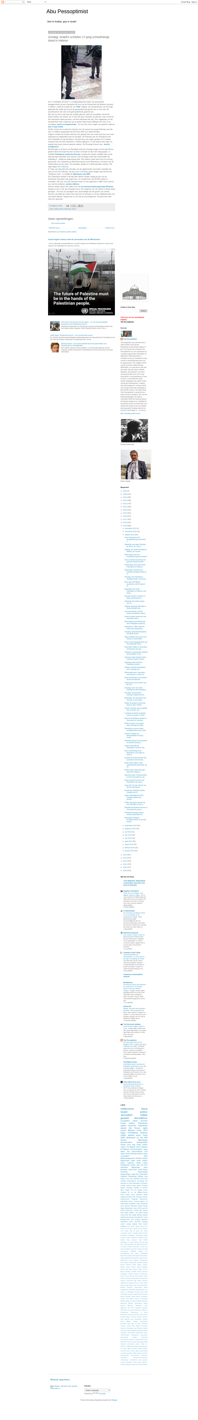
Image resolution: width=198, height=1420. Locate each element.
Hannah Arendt (128, 1217)
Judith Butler (137, 1294)
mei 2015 (128, 838)
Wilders (131, 1212)
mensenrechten (125, 1351)
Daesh (139, 1264)
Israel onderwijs (133, 1233)
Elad (126, 1269)
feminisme (124, 1342)
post (139, 1360)
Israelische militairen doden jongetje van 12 (135, 791)
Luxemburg (143, 1298)
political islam (137, 1224)
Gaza (144, 1108)
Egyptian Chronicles (131, 891)
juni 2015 (128, 835)
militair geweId (127, 1135)
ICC (142, 1217)
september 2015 (131, 826)
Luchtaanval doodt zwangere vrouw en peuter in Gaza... (135, 714)
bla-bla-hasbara (136, 1149)
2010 (125, 867)
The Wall (137, 1244)
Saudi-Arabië (142, 1172)
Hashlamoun (124, 1283)
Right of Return (131, 1317)
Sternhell (123, 1323)
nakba (138, 1163)
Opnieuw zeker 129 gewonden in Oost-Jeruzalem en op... (136, 776)
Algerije (127, 1258)
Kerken (123, 1296)
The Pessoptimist (127, 322)
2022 (125, 504)
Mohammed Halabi (141, 1303)
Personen (124, 1172)
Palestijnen (124, 1221)
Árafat (145, 1364)
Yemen (133, 1165)
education (124, 1167)
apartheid (139, 1194)
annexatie (136, 1246)
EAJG (122, 1269)
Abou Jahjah (125, 1190)
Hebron (145, 1197)
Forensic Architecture (140, 1274)
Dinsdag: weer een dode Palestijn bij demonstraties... (136, 689)
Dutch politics (142, 1145)
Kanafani (144, 1294)
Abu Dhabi (130, 1226)
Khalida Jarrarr (130, 1296)
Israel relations (142, 1147)
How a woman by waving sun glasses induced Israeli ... (135, 561)
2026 (125, 491)
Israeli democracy (127, 1210)
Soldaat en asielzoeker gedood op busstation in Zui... (136, 653)
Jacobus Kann (139, 1292)
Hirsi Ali (132, 1231)
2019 (125, 513)
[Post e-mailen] (67, 205)
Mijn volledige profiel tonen (130, 413)
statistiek (133, 1251)
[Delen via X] (77, 205)
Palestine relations (141, 1308)
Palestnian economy (127, 1314)
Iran (128, 1151)
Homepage (82, 228)
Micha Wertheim (142, 1301)
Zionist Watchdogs (134, 1140)
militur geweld (137, 1353)
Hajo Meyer (137, 1280)
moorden (144, 1353)
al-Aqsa (130, 1246)
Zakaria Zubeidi (136, 1330)
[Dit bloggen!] (74, 205)
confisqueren (135, 1335)
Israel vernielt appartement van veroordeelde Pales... (136, 643)
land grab (133, 1249)
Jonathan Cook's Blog (131, 953)
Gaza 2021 (129, 1178)
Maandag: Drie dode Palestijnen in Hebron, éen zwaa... (135, 591)
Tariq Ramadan (128, 1244)
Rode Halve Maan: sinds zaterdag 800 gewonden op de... (136, 765)
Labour (123, 1298)
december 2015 (131, 528)
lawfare (145, 1348)
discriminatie (124, 1337)
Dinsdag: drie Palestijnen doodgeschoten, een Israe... (136, 578)
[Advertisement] (143, 50)
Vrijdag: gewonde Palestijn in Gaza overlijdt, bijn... (135, 607)
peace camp (142, 1154)
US (146, 1244)
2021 (125, 507)
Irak (138, 1165)
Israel (141, 1178)
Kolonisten (144, 1296)
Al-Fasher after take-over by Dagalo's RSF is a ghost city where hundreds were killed (134, 1044)
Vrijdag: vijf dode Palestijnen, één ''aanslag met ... (135, 668)
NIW (122, 1212)
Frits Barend (139, 1276)
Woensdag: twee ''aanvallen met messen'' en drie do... (135, 673)
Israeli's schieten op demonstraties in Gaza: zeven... (134, 736)
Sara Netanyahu (136, 1319)
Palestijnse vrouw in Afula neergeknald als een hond (135, 729)
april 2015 (129, 841)
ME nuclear (144, 1210)
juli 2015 (128, 832)
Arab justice (124, 1262)
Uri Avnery (144, 1326)
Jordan (136, 1210)
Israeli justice (134, 1111)
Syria (145, 1156)
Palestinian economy (127, 1310)
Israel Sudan (129, 1285)
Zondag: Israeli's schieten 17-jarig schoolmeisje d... (135, 597)
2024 (125, 497)
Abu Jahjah (132, 1215)
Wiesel (145, 1328)
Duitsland (144, 1267)
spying (144, 1362)
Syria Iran (130, 1323)
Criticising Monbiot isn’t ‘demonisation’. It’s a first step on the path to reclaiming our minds (134, 957)
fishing (145, 1212)
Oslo (140, 1240)
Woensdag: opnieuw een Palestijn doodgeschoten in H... (136, 572)
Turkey (129, 1326)
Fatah (133, 1161)
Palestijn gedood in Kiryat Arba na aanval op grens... (136, 741)
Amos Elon (143, 1226)
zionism (128, 1185)
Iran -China (139, 1283)
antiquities (124, 1332)
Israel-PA (129, 1287)
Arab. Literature (137, 1197)
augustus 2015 (130, 829)
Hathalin (131, 1283)
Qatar (128, 1194)
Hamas (123, 1145)
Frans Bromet (129, 1276)
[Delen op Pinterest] (82, 205)
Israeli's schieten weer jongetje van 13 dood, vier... (136, 709)
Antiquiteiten (143, 1260)
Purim (145, 1314)
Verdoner (123, 1328)
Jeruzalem (143, 1174)
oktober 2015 (130, 535)
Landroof (123, 1237)
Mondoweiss (128, 983)
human (129, 1342)
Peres (122, 1194)
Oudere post (109, 228)
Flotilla (130, 1274)
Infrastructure (125, 1199)
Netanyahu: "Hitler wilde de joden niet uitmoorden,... (135, 627)
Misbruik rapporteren (60, 1379)
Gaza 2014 (142, 1130)
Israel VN (144, 1208)
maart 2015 (129, 844)
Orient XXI (127, 1006)
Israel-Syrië (132, 1170)
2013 (125, 858)
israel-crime (124, 1215)
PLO (145, 1165)
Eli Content (129, 1228)
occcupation (125, 1156)
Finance (145, 1271)
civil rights (138, 1212)
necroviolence (135, 1355)
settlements (127, 1108)
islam (138, 1203)
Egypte (140, 1190)
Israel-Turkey (142, 1170)
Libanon (137, 1298)
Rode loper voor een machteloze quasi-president (136, 556)
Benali (122, 1264)
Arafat (140, 1206)
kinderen (134, 1348)
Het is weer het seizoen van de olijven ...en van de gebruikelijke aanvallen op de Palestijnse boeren (84, 323)
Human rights (140, 1128)
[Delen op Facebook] (79, 205)
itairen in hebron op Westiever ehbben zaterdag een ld (134, 1346)
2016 (125, 522)
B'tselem (139, 1262)
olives (145, 1163)
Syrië (131, 1221)
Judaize (130, 1294)
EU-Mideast (125, 1149)
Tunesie (123, 1326)
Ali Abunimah (134, 1258)
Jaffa (145, 1292)
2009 (125, 871)
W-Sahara (140, 1328)
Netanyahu (138, 1305)
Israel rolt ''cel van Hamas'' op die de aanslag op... (135, 786)
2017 (125, 519)
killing (129, 1348)
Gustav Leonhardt (127, 1280)
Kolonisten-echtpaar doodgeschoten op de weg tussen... (135, 820)
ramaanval (144, 1203)
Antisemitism (142, 1142)
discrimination (126, 1142)
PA (129, 1308)
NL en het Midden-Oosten (138, 1192)
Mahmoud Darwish (137, 1237)
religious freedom (126, 1197)
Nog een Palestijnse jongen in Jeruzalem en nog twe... (136, 719)
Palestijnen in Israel (127, 1242)
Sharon (123, 1187)
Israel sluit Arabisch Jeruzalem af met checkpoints (136, 678)
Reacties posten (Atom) (68, 232)
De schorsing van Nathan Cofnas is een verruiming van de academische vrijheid (134, 915)
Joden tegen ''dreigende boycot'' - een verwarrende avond (71, 335)
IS (135, 1283)
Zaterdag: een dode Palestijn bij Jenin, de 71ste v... (135, 545)
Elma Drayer (133, 1269)
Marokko (144, 1219)
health (145, 1194)
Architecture (132, 1262)
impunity (123, 1344)
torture (145, 1224)
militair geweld (58, 209)
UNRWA (136, 1178)
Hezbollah (137, 1217)
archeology (140, 1181)
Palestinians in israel (139, 1312)
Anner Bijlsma (133, 1260)
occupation (125, 1121)
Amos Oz (141, 1258)
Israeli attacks (143, 1233)
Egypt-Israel (125, 1161)
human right (136, 1342)
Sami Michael (125, 1319)
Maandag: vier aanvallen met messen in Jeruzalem (135, 699)
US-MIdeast (133, 1133)
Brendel (128, 1264)
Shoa (133, 1194)
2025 (125, 494)
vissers (141, 1364)
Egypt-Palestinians (127, 1208)
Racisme (123, 1317)
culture (123, 1147)
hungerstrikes (126, 1174)
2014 (125, 855)
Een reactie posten (58, 223)
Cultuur (123, 1228)
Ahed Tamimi (136, 1255)
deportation (143, 1335)
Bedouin (131, 1130)
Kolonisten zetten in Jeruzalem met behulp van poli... (136, 648)
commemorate (125, 1335)
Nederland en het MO (136, 1137)
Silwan (128, 1321)
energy (128, 1224)
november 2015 (131, 531)
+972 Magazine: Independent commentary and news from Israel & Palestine (134, 883)
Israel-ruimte (138, 1287)
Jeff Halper (124, 1294)
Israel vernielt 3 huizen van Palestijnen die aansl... (134, 781)
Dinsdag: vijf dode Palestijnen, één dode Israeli (136, 633)
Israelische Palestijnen (128, 1235)
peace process (140, 1121)
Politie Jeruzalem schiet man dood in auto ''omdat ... (135, 704)
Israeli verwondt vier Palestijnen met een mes (135, 747)
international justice (133, 1344)
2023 (125, 500)
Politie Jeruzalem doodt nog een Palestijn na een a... (135, 803)
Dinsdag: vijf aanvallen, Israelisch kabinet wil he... (135, 694)
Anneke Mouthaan (131, 1206)
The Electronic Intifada (131, 1024)
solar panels (137, 1362)
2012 (125, 861)
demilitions (132, 1203)
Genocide (127, 1278)
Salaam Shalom (142, 1317)
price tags (131, 1145)
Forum (122, 1276)
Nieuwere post (54, 228)
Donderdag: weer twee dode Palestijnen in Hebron (135, 566)
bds (130, 1128)
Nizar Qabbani (132, 1240)
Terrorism (137, 1221)
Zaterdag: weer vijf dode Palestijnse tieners (133, 663)
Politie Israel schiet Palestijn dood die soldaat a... (135, 771)
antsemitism (131, 1332)
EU (136, 1190)
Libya (129, 1237)
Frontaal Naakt (129, 911)
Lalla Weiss (129, 1298)
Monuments (143, 1199)
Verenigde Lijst (131, 1328)
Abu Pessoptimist (67, 11)
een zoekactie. (63, 167)
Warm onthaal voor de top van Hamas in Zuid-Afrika (136, 638)
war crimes (135, 1253)
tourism (123, 1364)
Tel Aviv (137, 1323)
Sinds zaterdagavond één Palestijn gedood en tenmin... (134, 797)
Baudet (145, 1262)
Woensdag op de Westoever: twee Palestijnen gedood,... (135, 622)
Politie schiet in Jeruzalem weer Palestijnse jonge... (135, 724)
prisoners (132, 1125)
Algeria (137, 1226)
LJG (141, 1165)
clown (145, 1332)
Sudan (126, 1212)
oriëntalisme (133, 1360)
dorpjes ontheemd (140, 1337)
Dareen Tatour (125, 1267)
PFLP (132, 1308)
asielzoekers (139, 1332)
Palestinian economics (140, 1183)
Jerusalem (127, 1115)
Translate (102, 1394)
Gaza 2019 (137, 1208)
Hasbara (143, 1133)
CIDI (145, 1151)
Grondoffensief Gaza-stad (139, 1278)
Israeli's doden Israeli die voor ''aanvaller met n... (135, 617)
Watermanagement (128, 1158)
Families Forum (137, 1271)
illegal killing (143, 1342)
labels (140, 1348)
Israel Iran (139, 1231)
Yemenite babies (126, 1330)
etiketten (131, 1339)
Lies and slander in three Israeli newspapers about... (135, 612)
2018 (125, 516)
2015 (125, 526)
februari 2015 (130, 848)
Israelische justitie (141, 1235)
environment (124, 1339)
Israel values (136, 1185)
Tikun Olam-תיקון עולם (131, 1082)
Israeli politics (128, 1123)
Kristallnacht (125, 1165)
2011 (125, 864)
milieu (133, 1351)
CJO (131, 1190)
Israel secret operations (129, 1154)
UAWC (138, 1326)
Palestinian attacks (70, 209)
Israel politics (142, 1161)
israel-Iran (135, 1174)
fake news (144, 1339)
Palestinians (124, 1312)
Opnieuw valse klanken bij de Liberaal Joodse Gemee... (135, 658)
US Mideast (131, 1147)
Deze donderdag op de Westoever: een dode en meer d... (135, 753)
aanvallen (144, 1330)
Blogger (114, 1400)
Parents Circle (138, 1314)
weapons (123, 1226)
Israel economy (138, 1285)
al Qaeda (124, 1246)
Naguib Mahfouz (127, 1305)
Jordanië (144, 1185)
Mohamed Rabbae (127, 1303)
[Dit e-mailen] (71, 205)
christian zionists (141, 1158)
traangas (128, 1364)
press (138, 1135)
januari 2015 (130, 851)
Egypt (123, 1133)
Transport (144, 1323)
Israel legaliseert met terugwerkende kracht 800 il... (135, 539)
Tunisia (123, 1185)
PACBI (145, 1240)
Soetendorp (143, 1321)
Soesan (135, 1321)
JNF (132, 1219)
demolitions (140, 1118)
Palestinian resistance (140, 1310)
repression (129, 1362)
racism (123, 1130)
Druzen (133, 1267)
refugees (139, 1249)
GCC (140, 1228)
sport (122, 1206)
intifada (128, 1249)
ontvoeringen (125, 1360)
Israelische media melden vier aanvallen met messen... (136, 759)
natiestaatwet (125, 1355)
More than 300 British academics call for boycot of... (135, 584)
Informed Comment (130, 933)
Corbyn (145, 1206)
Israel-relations (137, 1151)
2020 (125, 510)
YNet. (78, 107)
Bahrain (139, 1215)
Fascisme (136, 1228)
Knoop (138, 1296)
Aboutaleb (128, 1255)
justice (125, 1348)
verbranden (134, 1364)
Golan (126, 1231)
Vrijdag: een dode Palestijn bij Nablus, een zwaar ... (136, 550)
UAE (133, 1326)
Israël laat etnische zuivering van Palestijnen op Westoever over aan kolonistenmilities (134, 1066)
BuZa (134, 1264)
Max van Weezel (132, 1301)
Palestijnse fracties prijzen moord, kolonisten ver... (134, 813)
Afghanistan (135, 1167)
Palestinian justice (127, 1201)
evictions (137, 1339)
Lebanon (124, 1176)
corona (142, 1246)
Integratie (135, 1199)
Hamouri (144, 1280)
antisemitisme (131, 1181)
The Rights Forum (130, 1062)
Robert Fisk (138, 1242)
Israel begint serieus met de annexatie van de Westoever (74, 239)
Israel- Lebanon (127, 1163)
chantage (129, 1187)
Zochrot (136, 1201)
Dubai (139, 1267)
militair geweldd (127, 1353)
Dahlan (145, 1264)
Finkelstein (124, 1274)
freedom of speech (141, 1187)
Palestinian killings (135, 1176)
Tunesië (142, 1244)
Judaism (137, 1219)
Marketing (124, 1301)
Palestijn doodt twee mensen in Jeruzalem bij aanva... (136, 808)
